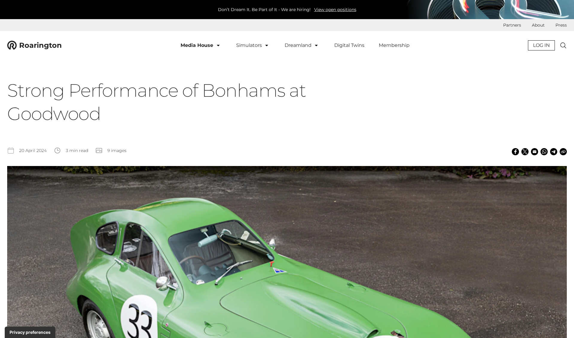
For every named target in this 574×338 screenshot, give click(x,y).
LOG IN (541, 45)
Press (561, 25)
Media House (198, 45)
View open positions (335, 9)
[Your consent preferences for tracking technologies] (30, 332)
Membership (394, 45)
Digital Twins (349, 45)
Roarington (40, 45)
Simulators (249, 45)
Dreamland (299, 45)
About (538, 25)
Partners (512, 25)
